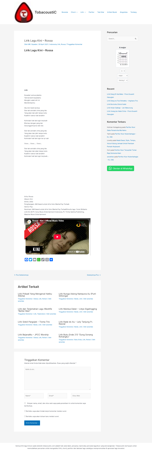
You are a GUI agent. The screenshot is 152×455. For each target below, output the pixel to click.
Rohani (44, 299)
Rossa (63, 44)
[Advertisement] (57, 68)
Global (36, 299)
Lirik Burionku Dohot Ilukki (116, 104)
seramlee (110, 157)
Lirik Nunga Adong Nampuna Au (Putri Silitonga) (77, 295)
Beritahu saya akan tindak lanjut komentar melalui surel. (46, 411)
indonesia (53, 44)
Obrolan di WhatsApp (122, 168)
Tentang (133, 12)
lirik (58, 44)
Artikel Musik (112, 12)
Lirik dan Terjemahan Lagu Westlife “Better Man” (35, 310)
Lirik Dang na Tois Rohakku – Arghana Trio (122, 101)
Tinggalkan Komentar (74, 44)
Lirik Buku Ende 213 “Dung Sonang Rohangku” (76, 335)
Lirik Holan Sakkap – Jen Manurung (120, 108)
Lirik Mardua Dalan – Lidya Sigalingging (78, 309)
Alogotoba (123, 12)
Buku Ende (78, 339)
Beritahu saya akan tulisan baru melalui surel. (42, 416)
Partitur (91, 12)
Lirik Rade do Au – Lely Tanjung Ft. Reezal (76, 323)
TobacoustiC (46, 12)
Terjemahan (41, 314)
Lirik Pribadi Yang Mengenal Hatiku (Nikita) (35, 295)
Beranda (65, 12)
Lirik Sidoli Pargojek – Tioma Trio (34, 322)
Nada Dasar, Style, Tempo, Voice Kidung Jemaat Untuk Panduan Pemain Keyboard (121, 143)
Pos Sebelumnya (21, 275)
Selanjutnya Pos (94, 275)
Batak (76, 299)
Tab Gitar (100, 12)
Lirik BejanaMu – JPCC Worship (33, 334)
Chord (73, 12)
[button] (76, 12)
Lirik (82, 12)
